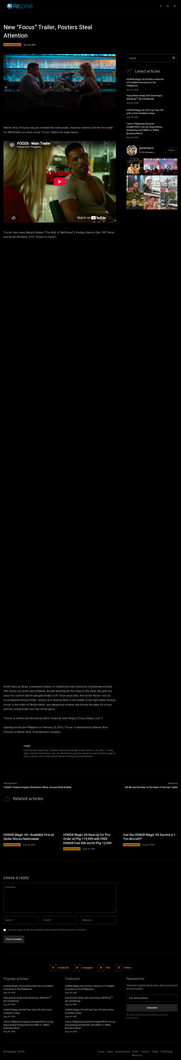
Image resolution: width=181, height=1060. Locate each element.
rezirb (27, 746)
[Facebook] (53, 968)
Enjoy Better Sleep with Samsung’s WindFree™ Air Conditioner (144, 97)
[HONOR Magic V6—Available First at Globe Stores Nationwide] (31, 818)
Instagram (87, 967)
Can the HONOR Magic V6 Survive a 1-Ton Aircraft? (150, 836)
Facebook (63, 967)
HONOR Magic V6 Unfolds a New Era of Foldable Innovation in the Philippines (145, 82)
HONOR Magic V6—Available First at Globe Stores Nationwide (29, 836)
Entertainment (12, 44)
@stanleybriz (146, 148)
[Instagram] (167, 6)
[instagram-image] (135, 166)
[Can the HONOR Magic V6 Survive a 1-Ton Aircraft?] (150, 818)
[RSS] (101, 968)
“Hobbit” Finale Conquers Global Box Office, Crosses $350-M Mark (37, 787)
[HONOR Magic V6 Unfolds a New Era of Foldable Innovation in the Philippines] (172, 83)
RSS (108, 967)
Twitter (127, 967)
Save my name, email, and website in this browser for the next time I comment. (47, 929)
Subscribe (152, 1007)
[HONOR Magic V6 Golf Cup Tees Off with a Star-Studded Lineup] (172, 113)
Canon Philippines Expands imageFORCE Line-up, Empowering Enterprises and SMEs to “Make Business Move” (144, 128)
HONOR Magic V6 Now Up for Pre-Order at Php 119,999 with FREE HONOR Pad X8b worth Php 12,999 (87, 839)
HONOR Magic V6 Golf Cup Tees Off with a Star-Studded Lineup (145, 111)
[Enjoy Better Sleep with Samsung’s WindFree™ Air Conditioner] (172, 99)
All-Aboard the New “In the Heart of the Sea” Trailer (151, 787)
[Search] (173, 58)
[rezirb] (12, 752)
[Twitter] (174, 6)
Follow (171, 150)
